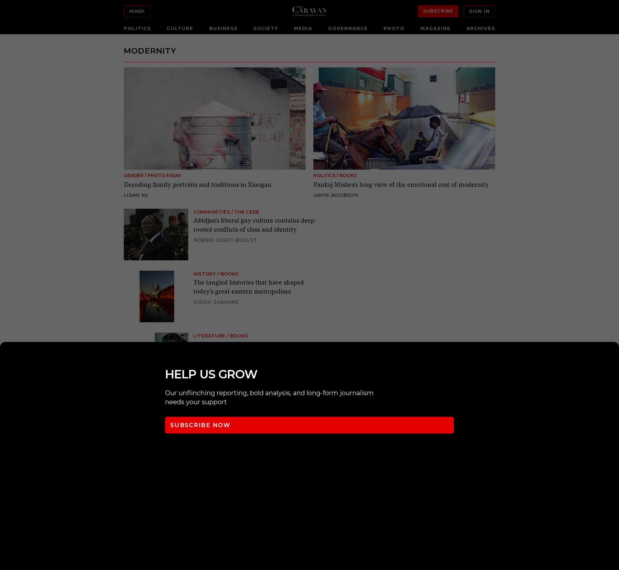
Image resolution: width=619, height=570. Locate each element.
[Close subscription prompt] (612, 355)
